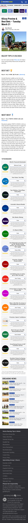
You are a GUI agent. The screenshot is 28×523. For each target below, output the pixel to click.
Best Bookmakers (7, 449)
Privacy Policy (6, 457)
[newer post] (25, 18)
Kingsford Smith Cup (8, 468)
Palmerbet (4, 120)
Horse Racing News (8, 447)
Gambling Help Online (20, 519)
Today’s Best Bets (7, 436)
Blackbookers (6, 444)
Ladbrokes (21, 74)
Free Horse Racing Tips (9, 434)
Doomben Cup (6, 465)
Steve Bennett (8, 28)
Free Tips (3, 5)
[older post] (23, 18)
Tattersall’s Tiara (7, 481)
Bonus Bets (17, 5)
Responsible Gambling (8, 452)
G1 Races (10, 5)
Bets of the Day (9, 29)
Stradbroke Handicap (8, 478)
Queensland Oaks (7, 473)
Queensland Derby (7, 470)
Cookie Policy (6, 455)
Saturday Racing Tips (8, 439)
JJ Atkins (5, 476)
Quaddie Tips (6, 442)
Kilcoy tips (17, 59)
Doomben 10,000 (7, 463)
